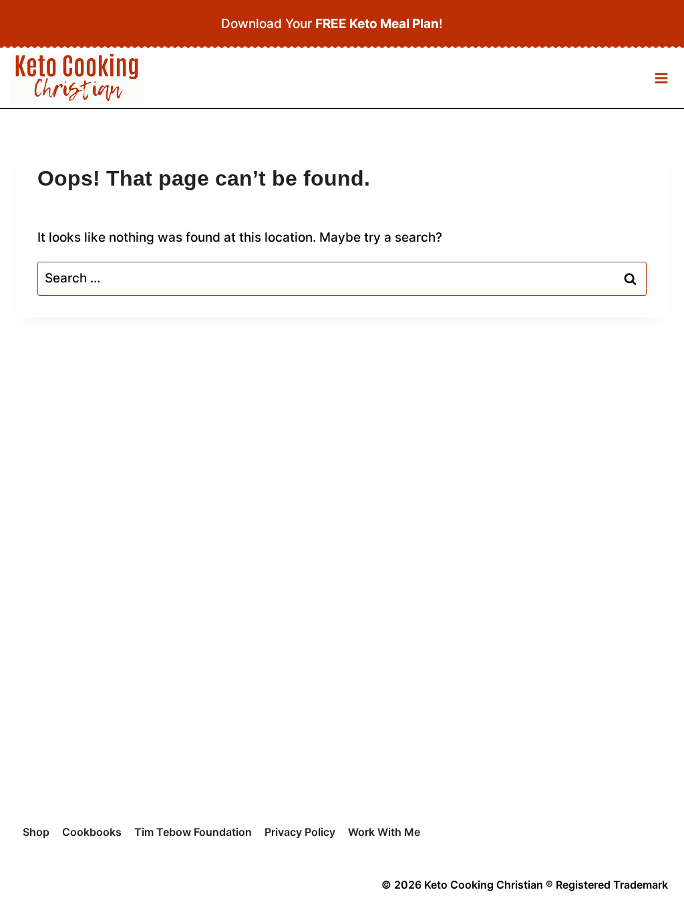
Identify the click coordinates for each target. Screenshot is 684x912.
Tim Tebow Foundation (193, 832)
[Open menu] (661, 78)
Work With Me (384, 832)
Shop (36, 832)
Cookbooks (92, 832)
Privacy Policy (300, 832)
